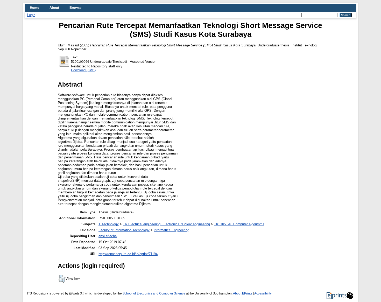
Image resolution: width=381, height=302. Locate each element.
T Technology (108, 224)
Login (31, 15)
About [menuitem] (54, 8)
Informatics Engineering (171, 230)
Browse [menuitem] (75, 8)
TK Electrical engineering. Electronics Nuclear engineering (166, 224)
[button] (62, 279)
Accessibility (263, 293)
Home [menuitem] (34, 8)
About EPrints (242, 293)
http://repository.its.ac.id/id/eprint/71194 (128, 254)
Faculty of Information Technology (124, 230)
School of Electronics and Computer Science (154, 293)
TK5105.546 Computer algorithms (239, 224)
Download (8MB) (83, 70)
